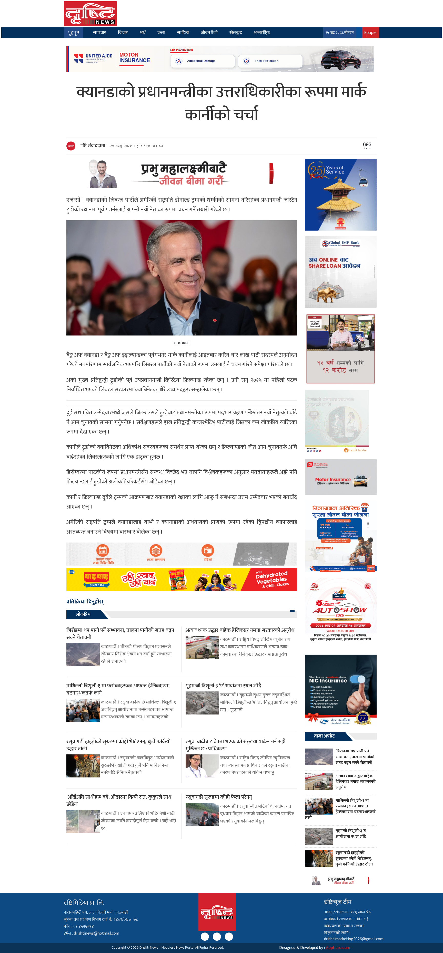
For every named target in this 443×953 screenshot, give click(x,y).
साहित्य (183, 32)
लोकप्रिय (83, 614)
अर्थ (143, 32)
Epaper (370, 32)
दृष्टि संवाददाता (92, 146)
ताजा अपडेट (324, 736)
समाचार (99, 32)
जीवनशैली (209, 32)
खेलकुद (235, 32)
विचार (123, 32)
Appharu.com (338, 947)
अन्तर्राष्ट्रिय (262, 32)
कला (161, 32)
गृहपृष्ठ (73, 32)
